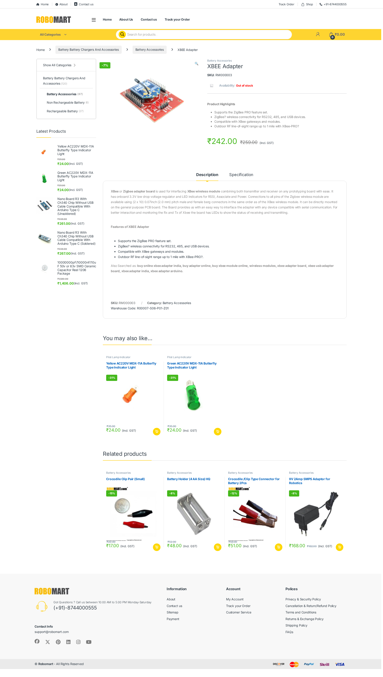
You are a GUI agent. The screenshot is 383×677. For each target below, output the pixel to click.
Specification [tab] (241, 175)
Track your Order (177, 19)
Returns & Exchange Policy (304, 619)
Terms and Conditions (300, 612)
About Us (126, 19)
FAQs (289, 632)
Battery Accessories (149, 49)
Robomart (45, 664)
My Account (235, 599)
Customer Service (238, 612)
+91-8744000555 (335, 4)
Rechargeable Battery (65, 111)
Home (45, 4)
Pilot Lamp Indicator (118, 357)
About (63, 4)
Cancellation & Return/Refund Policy (310, 606)
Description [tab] (207, 175)
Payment (173, 619)
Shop (309, 4)
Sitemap (172, 612)
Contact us (86, 4)
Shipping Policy (296, 625)
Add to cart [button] (156, 431)
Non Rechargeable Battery (68, 102)
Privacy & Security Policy (303, 599)
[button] (196, 63)
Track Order (286, 4)
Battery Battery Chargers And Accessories (88, 49)
